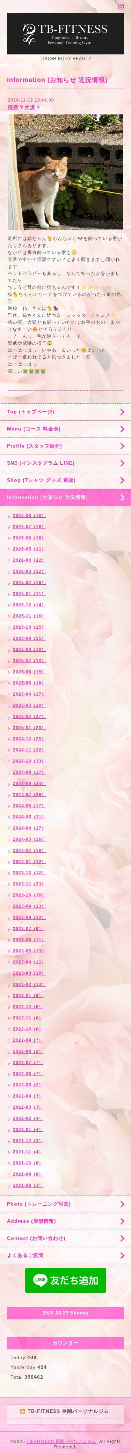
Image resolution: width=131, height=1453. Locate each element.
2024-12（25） (29, 738)
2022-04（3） (28, 1096)
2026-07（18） (29, 526)
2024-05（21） (29, 817)
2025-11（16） (29, 616)
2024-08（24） (29, 783)
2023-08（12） (29, 917)
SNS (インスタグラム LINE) (41, 463)
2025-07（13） (29, 660)
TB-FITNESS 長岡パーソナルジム (61, 1441)
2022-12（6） (28, 1006)
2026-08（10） (29, 515)
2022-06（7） (28, 1073)
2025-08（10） (29, 649)
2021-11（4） (28, 1151)
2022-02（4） (28, 1118)
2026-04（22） (29, 560)
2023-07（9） (28, 928)
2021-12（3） (28, 1140)
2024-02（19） (29, 850)
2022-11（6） (28, 1018)
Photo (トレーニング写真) (39, 1204)
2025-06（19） (29, 671)
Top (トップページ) (30, 411)
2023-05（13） (29, 951)
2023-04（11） (29, 962)
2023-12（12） (29, 872)
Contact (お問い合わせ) (36, 1238)
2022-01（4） (28, 1129)
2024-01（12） (29, 861)
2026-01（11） (29, 593)
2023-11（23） (29, 884)
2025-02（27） (29, 716)
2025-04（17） (29, 694)
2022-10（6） (28, 1029)
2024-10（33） (29, 761)
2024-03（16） (29, 839)
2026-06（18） (29, 537)
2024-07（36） (29, 794)
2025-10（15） (29, 627)
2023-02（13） (29, 984)
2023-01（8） (28, 995)
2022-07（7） (28, 1062)
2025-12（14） (29, 604)
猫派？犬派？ (24, 107)
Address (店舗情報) (31, 1221)
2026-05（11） (29, 549)
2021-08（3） (28, 1185)
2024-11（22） (29, 750)
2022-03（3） (28, 1107)
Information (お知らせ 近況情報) (47, 497)
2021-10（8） (28, 1163)
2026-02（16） (29, 582)
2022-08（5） (28, 1051)
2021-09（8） (28, 1174)
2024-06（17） (29, 805)
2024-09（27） (29, 772)
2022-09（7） (28, 1040)
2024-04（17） (29, 828)
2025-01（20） (29, 727)
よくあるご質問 (25, 1255)
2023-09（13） (29, 906)
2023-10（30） (29, 895)
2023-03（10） (29, 973)
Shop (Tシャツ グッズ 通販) (41, 480)
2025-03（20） (29, 705)
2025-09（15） (29, 638)
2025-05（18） (29, 683)
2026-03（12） (29, 571)
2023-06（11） (29, 939)
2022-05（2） (28, 1085)
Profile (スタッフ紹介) (34, 446)
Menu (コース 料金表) (34, 429)
